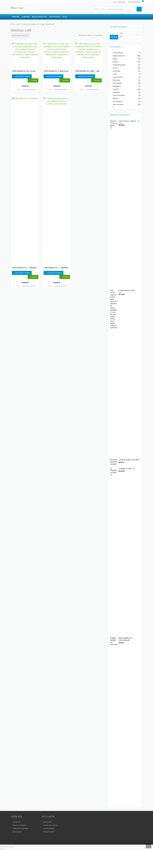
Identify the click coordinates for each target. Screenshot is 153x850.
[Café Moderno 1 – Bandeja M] (57, 181)
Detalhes (34, 80)
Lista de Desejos (48, 828)
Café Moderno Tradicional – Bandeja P (57, 71)
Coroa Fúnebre (118, 77)
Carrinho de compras (50, 825)
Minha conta (47, 822)
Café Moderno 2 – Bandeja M (25, 267)
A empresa (26, 17)
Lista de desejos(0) (134, 2)
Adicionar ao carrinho (22, 76)
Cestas (115, 68)
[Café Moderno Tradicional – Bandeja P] (57, 55)
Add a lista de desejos (29, 89)
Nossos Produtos (39, 17)
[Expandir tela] (4, 846)
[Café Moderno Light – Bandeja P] (88, 55)
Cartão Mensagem (119, 65)
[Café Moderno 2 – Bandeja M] (25, 181)
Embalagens (117, 86)
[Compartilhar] (8, 846)
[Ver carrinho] (141, 2)
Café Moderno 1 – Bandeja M (57, 267)
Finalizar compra (48, 832)
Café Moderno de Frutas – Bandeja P (25, 71)
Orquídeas (116, 92)
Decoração (116, 80)
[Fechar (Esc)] (11, 846)
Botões (115, 59)
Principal (15, 17)
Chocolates (116, 71)
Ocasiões (116, 89)
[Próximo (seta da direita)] (4, 849)
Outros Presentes (119, 95)
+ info (18, 89)
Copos (115, 74)
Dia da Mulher (117, 83)
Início (13, 24)
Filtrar (114, 37)
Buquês (115, 62)
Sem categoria (117, 101)
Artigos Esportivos (119, 56)
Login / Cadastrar (119, 2)
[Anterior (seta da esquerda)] (1, 849)
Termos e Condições (20, 825)
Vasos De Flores (118, 104)
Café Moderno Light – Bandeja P (88, 71)
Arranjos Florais (118, 53)
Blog (65, 17)
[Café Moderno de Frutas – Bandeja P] (25, 55)
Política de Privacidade (20, 828)
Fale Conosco (54, 17)
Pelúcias (115, 98)
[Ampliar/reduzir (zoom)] (1, 846)
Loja (18, 24)
